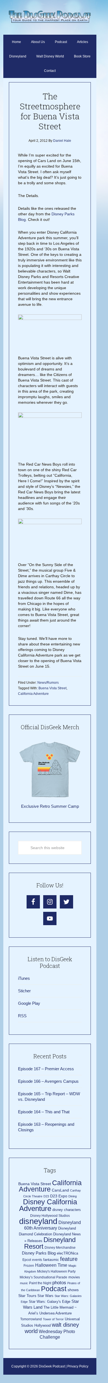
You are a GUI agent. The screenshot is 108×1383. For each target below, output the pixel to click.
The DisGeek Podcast (50, 16)
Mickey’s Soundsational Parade (43, 1277)
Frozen (29, 1266)
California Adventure (33, 694)
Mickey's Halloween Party (56, 1271)
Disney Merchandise (60, 1248)
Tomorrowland (31, 1319)
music (24, 1283)
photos (59, 1282)
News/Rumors (48, 683)
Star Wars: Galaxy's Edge (49, 1301)
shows (73, 1290)
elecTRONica (67, 1253)
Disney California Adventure (48, 1205)
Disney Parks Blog (39, 1253)
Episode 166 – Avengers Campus (48, 1081)
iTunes (24, 978)
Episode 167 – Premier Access (46, 1068)
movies (74, 1277)
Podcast (53, 1289)
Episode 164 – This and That (44, 1111)
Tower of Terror (53, 1319)
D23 (46, 1196)
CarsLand (60, 1190)
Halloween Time (51, 1265)
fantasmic (51, 1260)
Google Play (29, 1003)
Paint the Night (40, 1283)
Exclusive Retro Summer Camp (50, 806)
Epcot (26, 1260)
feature (69, 1259)
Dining (72, 1196)
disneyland (38, 1221)
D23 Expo (58, 1196)
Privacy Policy (77, 1366)
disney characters (66, 1210)
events (37, 1260)
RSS (22, 1015)
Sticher (24, 990)
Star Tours (27, 1296)
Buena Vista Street (52, 688)
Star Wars (45, 1296)
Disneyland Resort (50, 1243)
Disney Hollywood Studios (50, 1216)
